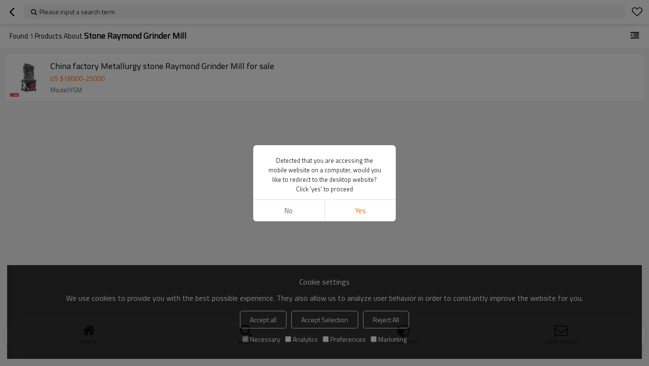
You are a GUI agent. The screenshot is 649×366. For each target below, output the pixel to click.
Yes (360, 210)
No (289, 210)
